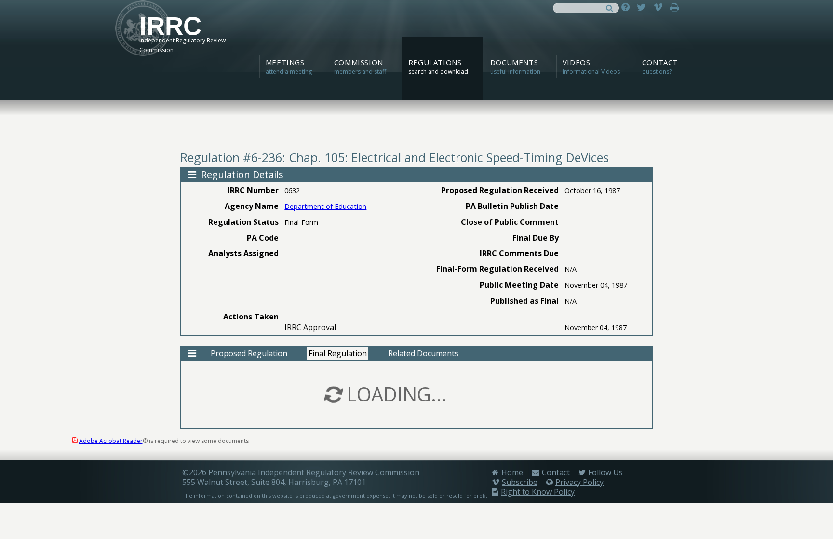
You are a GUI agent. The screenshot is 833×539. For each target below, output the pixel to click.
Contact (556, 472)
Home (512, 472)
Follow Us (605, 472)
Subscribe (519, 482)
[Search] (609, 7)
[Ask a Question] (627, 7)
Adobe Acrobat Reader (111, 441)
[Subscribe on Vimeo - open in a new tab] (660, 7)
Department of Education (325, 206)
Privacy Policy (579, 482)
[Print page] (677, 7)
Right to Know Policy (538, 491)
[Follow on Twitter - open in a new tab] (644, 7)
